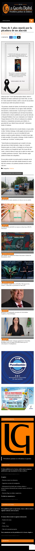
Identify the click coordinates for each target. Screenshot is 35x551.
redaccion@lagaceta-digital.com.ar (9, 499)
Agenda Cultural (8, 253)
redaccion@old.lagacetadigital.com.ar (10, 474)
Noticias (11, 168)
